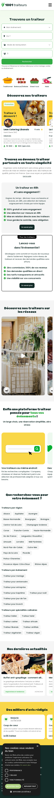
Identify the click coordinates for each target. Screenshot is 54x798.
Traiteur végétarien (12, 633)
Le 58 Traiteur (10, 735)
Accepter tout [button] (13, 786)
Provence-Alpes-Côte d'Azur (17, 564)
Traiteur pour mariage (14, 576)
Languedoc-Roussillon (31, 536)
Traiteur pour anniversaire (16, 581)
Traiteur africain (30, 621)
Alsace (7, 513)
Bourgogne (30, 519)
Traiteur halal (28, 616)
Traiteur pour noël (38, 593)
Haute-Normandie (42, 530)
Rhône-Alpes (41, 564)
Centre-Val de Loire (12, 525)
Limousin (7, 542)
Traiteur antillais (30, 627)
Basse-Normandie (12, 519)
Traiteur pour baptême (14, 593)
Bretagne (45, 519)
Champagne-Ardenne (36, 525)
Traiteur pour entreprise (15, 587)
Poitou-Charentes (12, 558)
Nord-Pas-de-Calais (13, 547)
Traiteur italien (10, 616)
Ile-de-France (10, 536)
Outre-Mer (32, 547)
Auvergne (33, 513)
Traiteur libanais (11, 627)
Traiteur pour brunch (13, 604)
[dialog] (21, 769)
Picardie (26, 553)
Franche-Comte (21, 530)
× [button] (37, 746)
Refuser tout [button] (30, 786)
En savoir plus (27, 227)
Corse (6, 530)
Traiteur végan (33, 633)
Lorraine (20, 542)
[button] (21, 791)
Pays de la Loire (11, 553)
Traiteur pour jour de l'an (15, 598)
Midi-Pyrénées (35, 542)
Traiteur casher (11, 621)
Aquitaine (19, 513)
